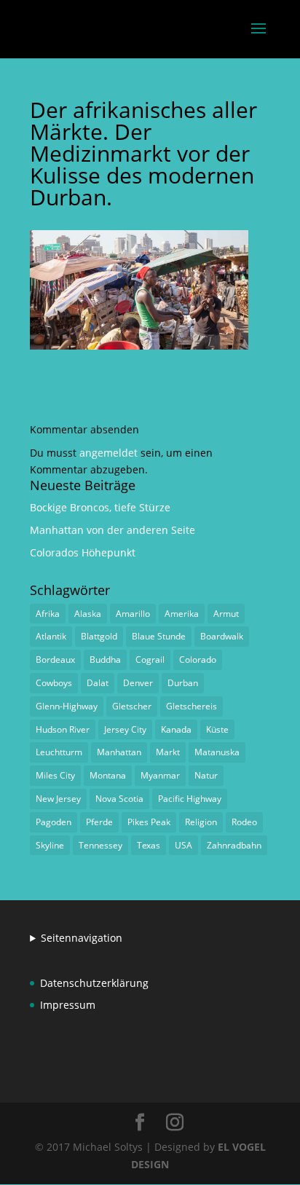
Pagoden (53, 822)
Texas (148, 845)
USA (183, 845)
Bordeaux (55, 659)
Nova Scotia (119, 798)
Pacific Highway (189, 798)
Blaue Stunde (159, 636)
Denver (138, 683)
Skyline (50, 845)
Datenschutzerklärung (94, 983)
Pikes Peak (148, 822)
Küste (217, 729)
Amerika (182, 613)
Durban (182, 683)
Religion (201, 822)
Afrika (48, 613)
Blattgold (99, 636)
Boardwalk (221, 636)
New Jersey (58, 798)
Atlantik (51, 636)
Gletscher (131, 706)
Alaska (87, 613)
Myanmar (160, 775)
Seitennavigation (81, 938)
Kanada (176, 729)
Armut (226, 613)
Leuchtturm (59, 752)
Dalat (97, 683)
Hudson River (63, 729)
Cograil (150, 659)
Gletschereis (191, 706)
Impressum (67, 1005)
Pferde (99, 822)
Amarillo (133, 613)
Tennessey (100, 845)
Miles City (55, 775)
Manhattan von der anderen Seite (112, 530)
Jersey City (125, 729)
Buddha (105, 659)
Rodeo (244, 822)
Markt (168, 752)
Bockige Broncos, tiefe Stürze (100, 507)
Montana (108, 775)
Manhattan (119, 752)
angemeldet (108, 453)
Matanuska (217, 752)
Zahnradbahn (234, 845)
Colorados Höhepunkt (82, 552)
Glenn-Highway (67, 706)
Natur (206, 775)
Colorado (197, 659)
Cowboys (54, 683)
